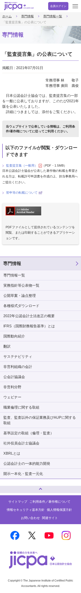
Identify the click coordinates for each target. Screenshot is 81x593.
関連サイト (50, 518)
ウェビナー (12, 397)
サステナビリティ (17, 356)
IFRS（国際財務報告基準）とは (29, 326)
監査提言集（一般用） (22, 165)
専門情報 (27, 16)
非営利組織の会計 (17, 367)
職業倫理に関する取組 (21, 407)
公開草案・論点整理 (19, 296)
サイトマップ (17, 501)
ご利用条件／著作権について (49, 501)
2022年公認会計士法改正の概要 (29, 316)
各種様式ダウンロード (21, 306)
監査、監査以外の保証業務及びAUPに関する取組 (39, 420)
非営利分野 (12, 387)
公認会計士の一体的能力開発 (26, 463)
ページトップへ (8, 487)
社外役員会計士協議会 (21, 443)
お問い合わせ (30, 518)
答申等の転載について (22, 192)
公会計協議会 (14, 377)
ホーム (7, 16)
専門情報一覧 (52, 16)
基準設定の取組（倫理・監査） (28, 433)
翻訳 (7, 346)
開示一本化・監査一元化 (23, 474)
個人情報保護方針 (59, 510)
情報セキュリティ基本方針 (26, 510)
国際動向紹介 (14, 336)
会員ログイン (58, 6)
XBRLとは (11, 453)
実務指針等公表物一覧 (21, 285)
